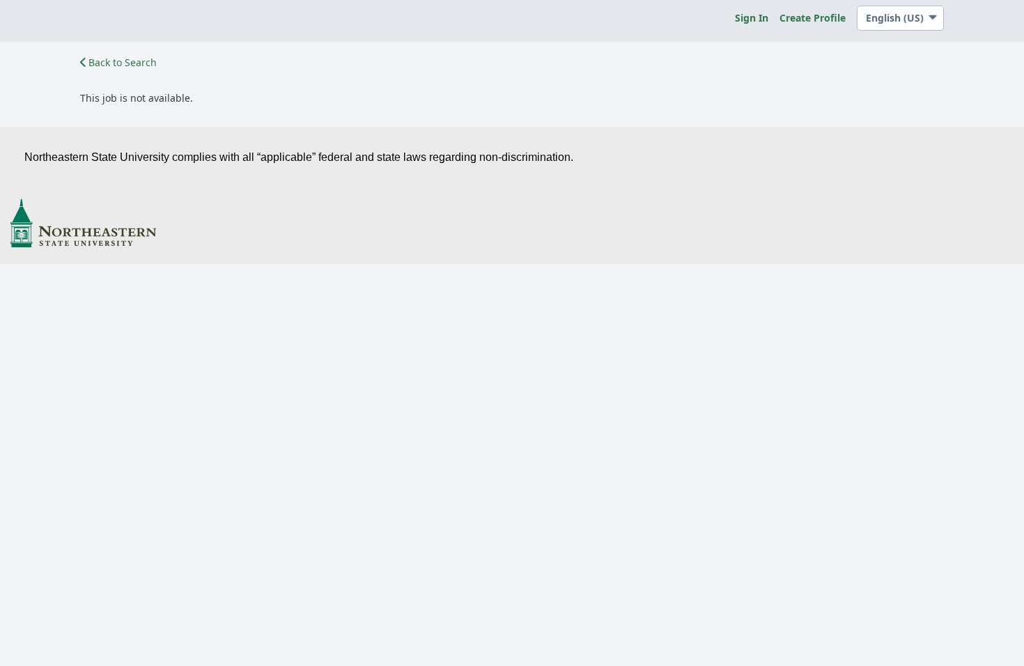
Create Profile (812, 17)
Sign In (751, 17)
